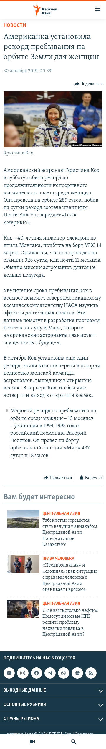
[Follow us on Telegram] (50, 673)
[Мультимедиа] (32, 741)
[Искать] (73, 741)
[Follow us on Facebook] (36, 673)
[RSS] (91, 673)
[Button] (88, 84)
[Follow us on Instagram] (22, 673)
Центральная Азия (61, 514)
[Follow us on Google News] (77, 673)
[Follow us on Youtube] (9, 673)
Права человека (58, 559)
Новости (15, 25)
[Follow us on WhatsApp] (63, 673)
